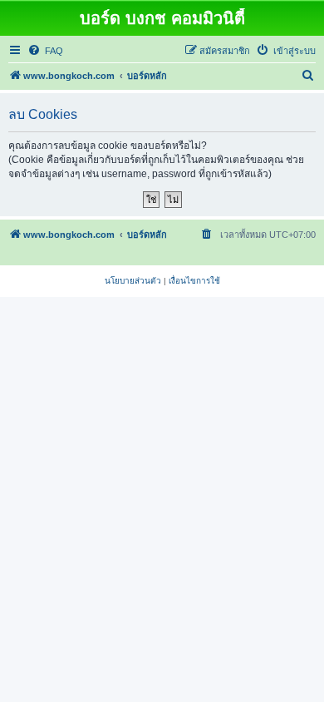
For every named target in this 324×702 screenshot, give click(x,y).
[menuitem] (45, 51)
